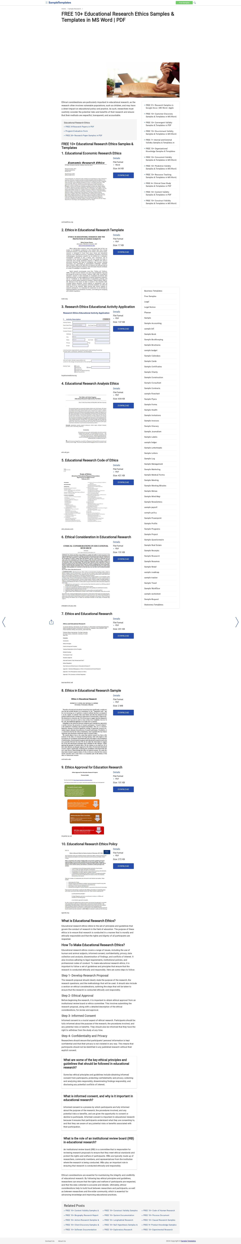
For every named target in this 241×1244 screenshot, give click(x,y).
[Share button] (51, 622)
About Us (62, 1241)
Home (64, 9)
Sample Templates (188, 1241)
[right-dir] (237, 622)
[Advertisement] (120, 42)
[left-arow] (4, 622)
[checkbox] (47, 2)
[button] (195, 2)
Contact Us (49, 1241)
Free (184, 3)
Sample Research (74, 9)
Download (123, 175)
